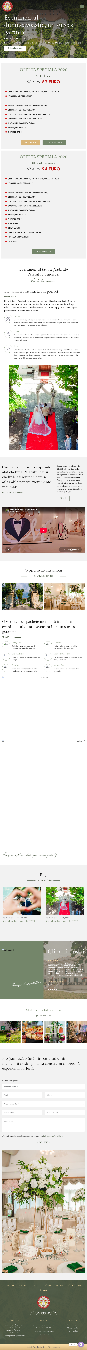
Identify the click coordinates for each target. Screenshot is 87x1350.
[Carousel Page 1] (48, 989)
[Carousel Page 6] (58, 989)
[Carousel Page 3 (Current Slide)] (53, 989)
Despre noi (10, 1285)
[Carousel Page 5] (56, 989)
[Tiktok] (38, 1313)
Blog (79, 1285)
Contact (43, 1290)
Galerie (70, 1285)
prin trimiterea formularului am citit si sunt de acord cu (33, 1136)
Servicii (37, 1285)
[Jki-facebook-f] (32, 1313)
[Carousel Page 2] (50, 989)
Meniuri (59, 1285)
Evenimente (24, 1285)
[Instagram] (49, 1313)
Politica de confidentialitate (53, 1136)
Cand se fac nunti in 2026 (19, 921)
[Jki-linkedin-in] (55, 1313)
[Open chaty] (81, 1344)
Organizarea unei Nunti (61, 921)
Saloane (47, 1285)
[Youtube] (43, 1313)
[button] (82, 6)
